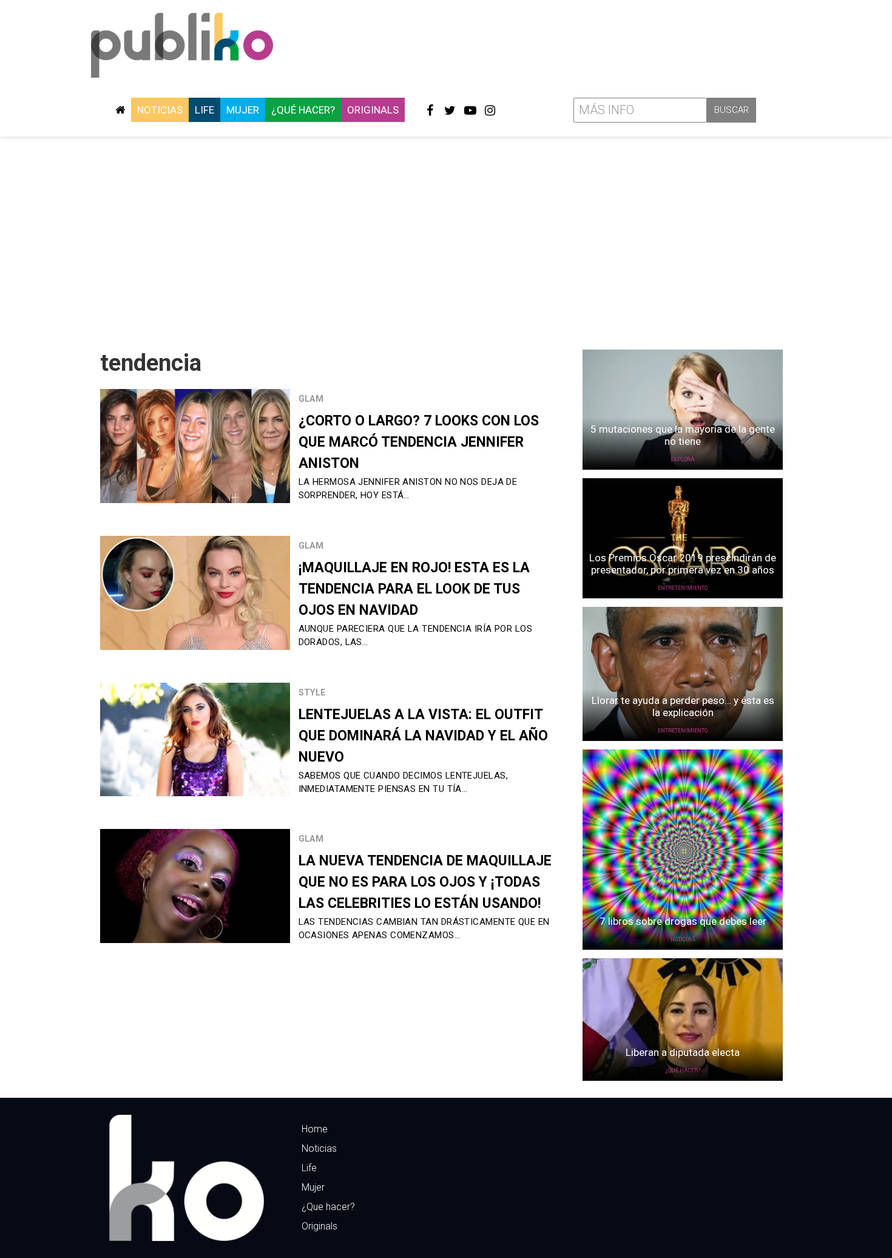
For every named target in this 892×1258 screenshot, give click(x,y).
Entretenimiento (683, 588)
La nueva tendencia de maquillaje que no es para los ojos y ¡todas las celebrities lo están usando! (425, 882)
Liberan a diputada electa (683, 1052)
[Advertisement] (446, 238)
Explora (683, 459)
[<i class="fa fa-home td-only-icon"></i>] (120, 110)
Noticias (160, 110)
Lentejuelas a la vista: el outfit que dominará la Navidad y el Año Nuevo (423, 735)
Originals (373, 110)
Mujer (242, 110)
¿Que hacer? (328, 1206)
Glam (311, 399)
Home (315, 1129)
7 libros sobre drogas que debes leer (683, 921)
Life (204, 110)
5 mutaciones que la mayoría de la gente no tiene (682, 435)
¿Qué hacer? (303, 110)
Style (312, 692)
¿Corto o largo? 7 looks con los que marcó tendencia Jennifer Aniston (419, 442)
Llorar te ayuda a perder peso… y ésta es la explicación (683, 706)
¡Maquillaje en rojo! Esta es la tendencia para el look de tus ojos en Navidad (414, 589)
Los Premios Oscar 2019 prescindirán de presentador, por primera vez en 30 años (682, 564)
